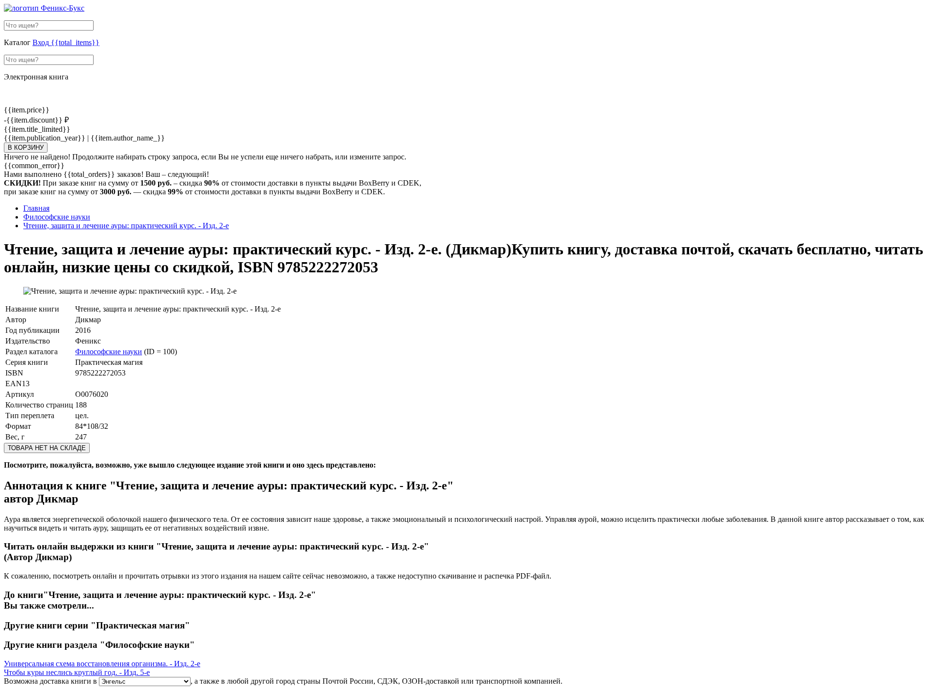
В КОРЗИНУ (26, 147)
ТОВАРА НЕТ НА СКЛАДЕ (47, 448)
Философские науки (108, 351)
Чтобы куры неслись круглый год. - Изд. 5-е (77, 672)
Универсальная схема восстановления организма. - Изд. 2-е (102, 663)
